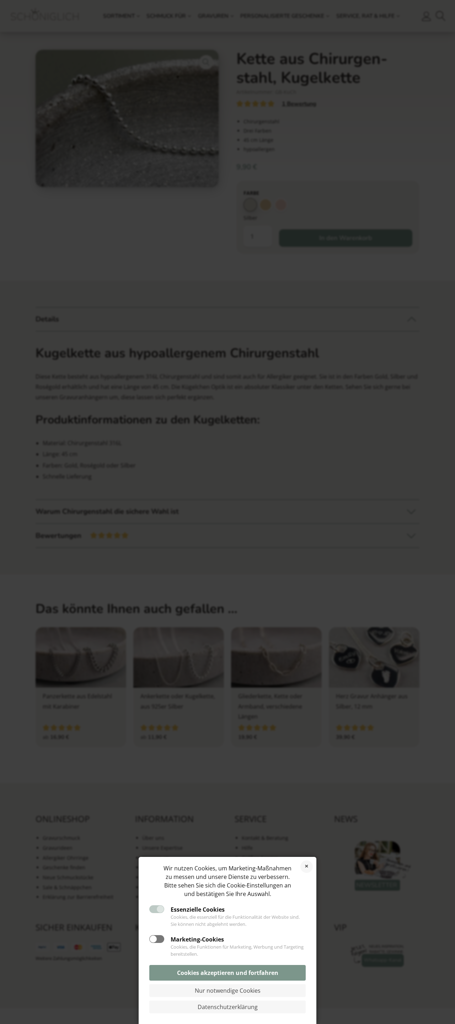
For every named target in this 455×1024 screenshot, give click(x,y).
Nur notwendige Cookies (228, 990)
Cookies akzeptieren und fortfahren (227, 973)
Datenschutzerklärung (228, 1007)
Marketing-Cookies (197, 939)
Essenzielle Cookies (198, 909)
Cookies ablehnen (306, 866)
